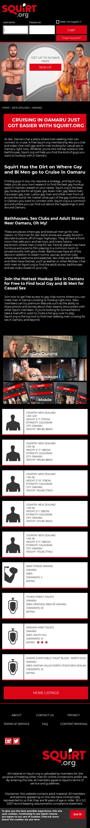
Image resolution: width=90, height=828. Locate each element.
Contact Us (45, 715)
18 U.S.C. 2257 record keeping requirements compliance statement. (47, 802)
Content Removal (74, 724)
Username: (9, 22)
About (16, 715)
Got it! (77, 814)
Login (71, 30)
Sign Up (45, 67)
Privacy (74, 715)
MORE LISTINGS (46, 693)
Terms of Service (16, 724)
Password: (35, 22)
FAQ (45, 724)
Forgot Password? (71, 38)
